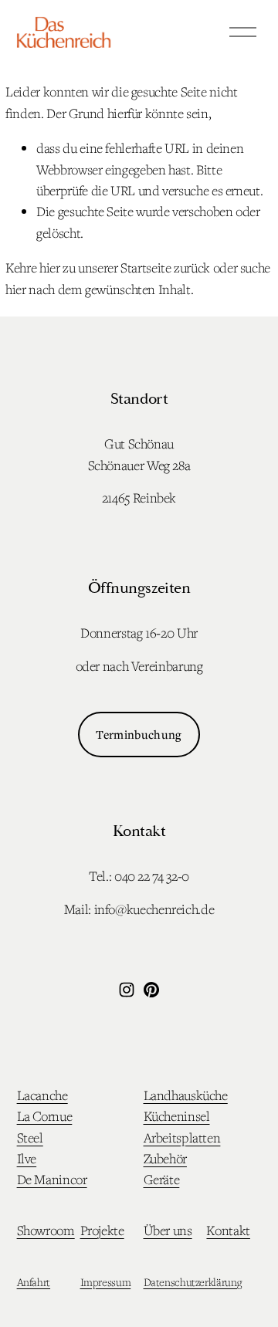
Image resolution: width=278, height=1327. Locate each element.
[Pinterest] (151, 989)
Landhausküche (186, 1095)
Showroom (46, 1230)
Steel (30, 1137)
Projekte (102, 1230)
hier (49, 267)
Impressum (105, 1282)
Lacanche (42, 1095)
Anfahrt (33, 1282)
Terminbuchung (138, 734)
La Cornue (45, 1116)
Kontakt (227, 1230)
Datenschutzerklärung (193, 1282)
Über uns (168, 1230)
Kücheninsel (177, 1116)
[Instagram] (126, 989)
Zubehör (165, 1158)
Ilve (27, 1158)
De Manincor (52, 1179)
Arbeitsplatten (182, 1137)
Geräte (162, 1179)
